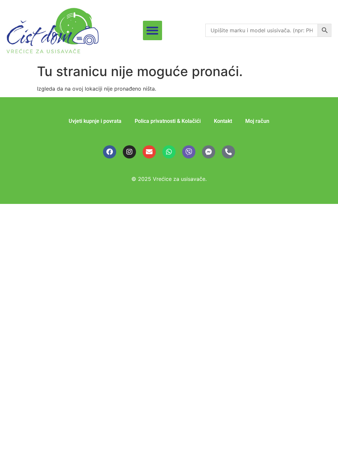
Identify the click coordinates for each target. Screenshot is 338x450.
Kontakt (223, 121)
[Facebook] (109, 151)
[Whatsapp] (169, 151)
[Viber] (188, 151)
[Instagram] (129, 151)
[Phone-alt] (228, 151)
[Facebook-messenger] (208, 151)
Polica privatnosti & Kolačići (168, 121)
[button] (152, 30)
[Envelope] (149, 151)
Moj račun (257, 121)
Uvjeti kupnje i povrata (95, 121)
